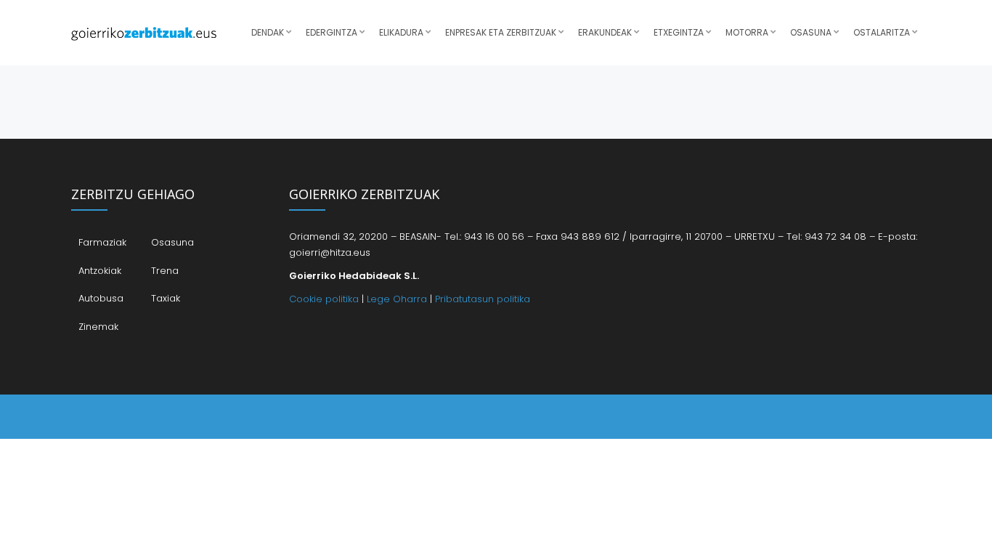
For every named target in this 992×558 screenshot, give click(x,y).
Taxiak (165, 298)
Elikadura (401, 32)
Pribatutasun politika (482, 299)
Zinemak (98, 326)
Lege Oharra (397, 299)
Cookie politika (324, 299)
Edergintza (331, 32)
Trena (165, 271)
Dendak (267, 32)
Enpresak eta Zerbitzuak (500, 32)
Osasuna (811, 32)
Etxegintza (679, 32)
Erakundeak (605, 32)
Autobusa (100, 298)
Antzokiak (99, 271)
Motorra (746, 32)
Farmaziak (102, 242)
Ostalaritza (881, 32)
